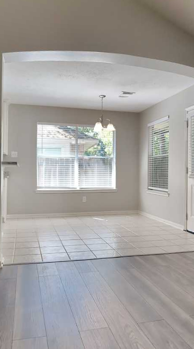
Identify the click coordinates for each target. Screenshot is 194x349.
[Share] (151, 316)
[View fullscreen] (173, 316)
